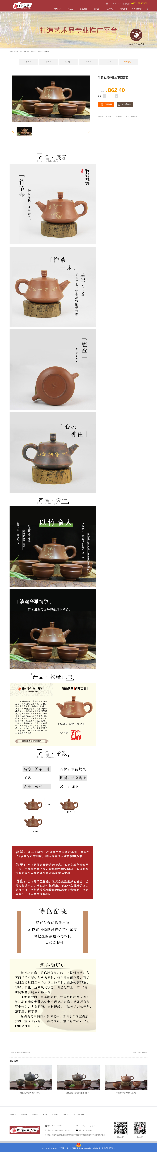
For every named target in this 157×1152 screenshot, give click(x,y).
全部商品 (26, 52)
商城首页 (57, 9)
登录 (114, 3)
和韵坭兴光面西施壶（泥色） (126, 1093)
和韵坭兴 (33, 52)
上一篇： (20, 1052)
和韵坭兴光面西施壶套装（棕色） (78, 1093)
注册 (119, 3)
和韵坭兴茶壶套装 (43, 52)
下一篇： (139, 1052)
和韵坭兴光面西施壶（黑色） (30, 1093)
